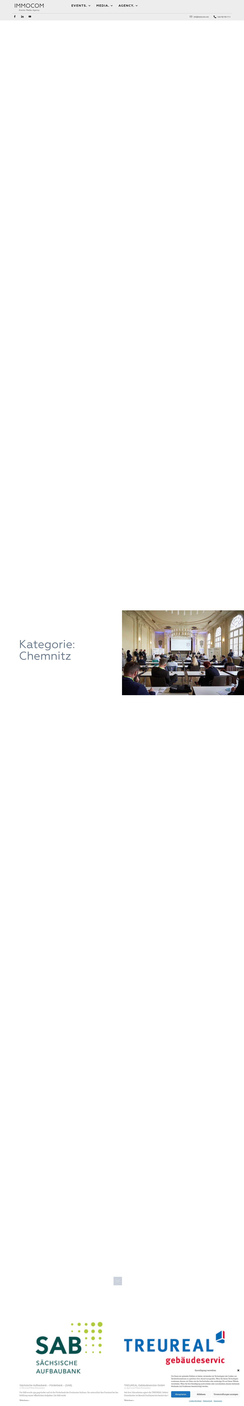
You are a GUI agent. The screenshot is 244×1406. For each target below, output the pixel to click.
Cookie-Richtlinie (195, 1401)
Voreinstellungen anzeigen (226, 1394)
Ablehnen (201, 1394)
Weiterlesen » (24, 1400)
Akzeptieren (180, 1394)
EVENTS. (79, 5)
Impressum (218, 1401)
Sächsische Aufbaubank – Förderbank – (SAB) (45, 1385)
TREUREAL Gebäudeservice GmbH (144, 1385)
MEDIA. (102, 5)
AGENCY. (126, 5)
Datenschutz (207, 1401)
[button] (238, 1370)
